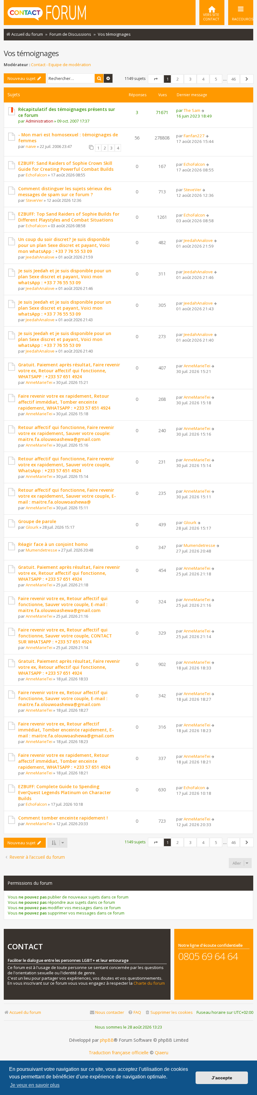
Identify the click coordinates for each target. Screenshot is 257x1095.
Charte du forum (149, 983)
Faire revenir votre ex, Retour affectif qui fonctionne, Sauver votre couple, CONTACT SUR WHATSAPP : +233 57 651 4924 (65, 636)
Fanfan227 (194, 136)
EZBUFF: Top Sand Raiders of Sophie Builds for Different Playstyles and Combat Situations (68, 217)
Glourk (32, 527)
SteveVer (34, 200)
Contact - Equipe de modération (61, 64)
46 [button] (233, 79)
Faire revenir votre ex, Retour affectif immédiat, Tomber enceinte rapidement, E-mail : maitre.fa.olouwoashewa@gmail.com (66, 730)
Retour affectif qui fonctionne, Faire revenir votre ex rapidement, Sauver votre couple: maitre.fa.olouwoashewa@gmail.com (66, 433)
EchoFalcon (36, 175)
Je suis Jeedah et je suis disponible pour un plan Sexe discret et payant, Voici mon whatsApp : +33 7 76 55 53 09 (64, 277)
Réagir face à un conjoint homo (53, 544)
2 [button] (177, 79)
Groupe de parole (37, 521)
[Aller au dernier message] (203, 110)
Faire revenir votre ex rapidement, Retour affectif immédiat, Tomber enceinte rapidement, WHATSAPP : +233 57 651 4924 (64, 402)
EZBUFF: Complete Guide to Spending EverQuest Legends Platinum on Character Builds (64, 792)
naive (31, 146)
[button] (156, 79)
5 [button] (216, 79)
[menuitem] (211, 12)
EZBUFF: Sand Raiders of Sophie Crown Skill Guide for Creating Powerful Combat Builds (65, 166)
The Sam (192, 110)
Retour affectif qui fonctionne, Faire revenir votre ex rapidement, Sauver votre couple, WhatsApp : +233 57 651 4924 (66, 465)
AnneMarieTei (39, 382)
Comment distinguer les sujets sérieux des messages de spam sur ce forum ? (64, 191)
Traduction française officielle (119, 1053)
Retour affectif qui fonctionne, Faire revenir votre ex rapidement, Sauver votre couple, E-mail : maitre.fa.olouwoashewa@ (67, 496)
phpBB (107, 1040)
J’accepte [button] (222, 1077)
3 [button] (190, 79)
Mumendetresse (41, 550)
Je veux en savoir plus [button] (35, 1085)
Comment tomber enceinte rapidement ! (63, 818)
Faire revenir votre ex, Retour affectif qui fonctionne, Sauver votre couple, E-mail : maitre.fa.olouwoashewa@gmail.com (63, 604)
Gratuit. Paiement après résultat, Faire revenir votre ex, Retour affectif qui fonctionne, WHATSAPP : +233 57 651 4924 (69, 371)
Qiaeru (161, 1053)
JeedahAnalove (40, 257)
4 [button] (203, 79)
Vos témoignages (31, 53)
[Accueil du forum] (47, 12)
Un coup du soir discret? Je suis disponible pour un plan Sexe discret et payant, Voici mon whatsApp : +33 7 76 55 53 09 (64, 245)
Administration (39, 121)
